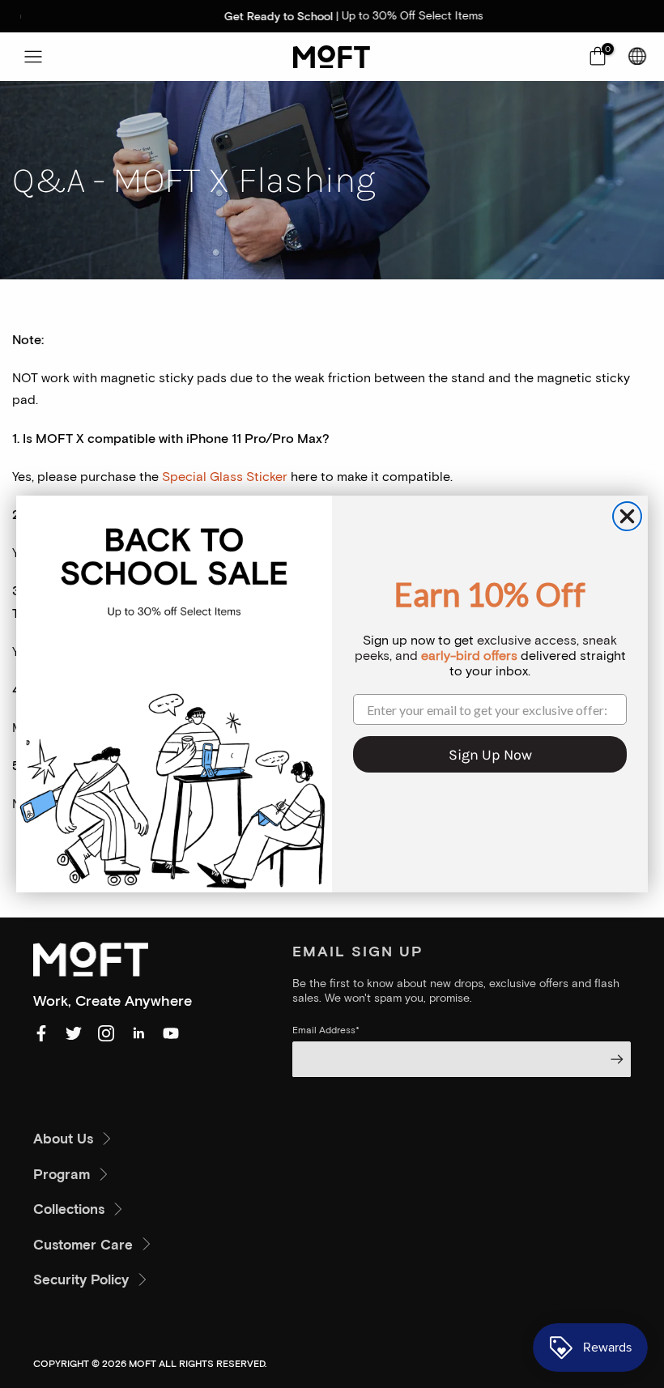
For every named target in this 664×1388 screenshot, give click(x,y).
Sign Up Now (490, 755)
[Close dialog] (627, 516)
